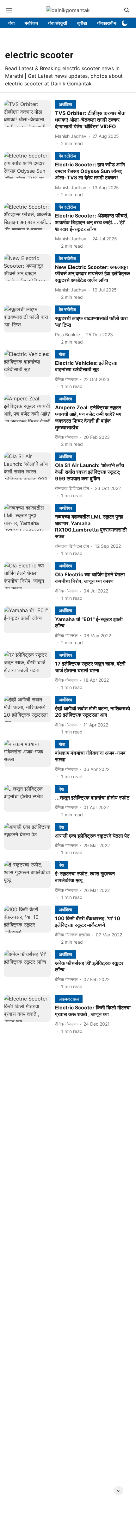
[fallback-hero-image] (29, 123)
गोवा (11, 23)
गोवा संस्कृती (57, 23)
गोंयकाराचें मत (107, 23)
